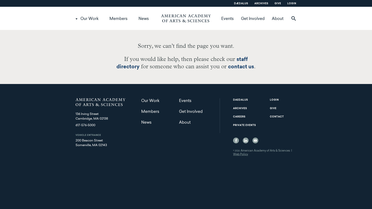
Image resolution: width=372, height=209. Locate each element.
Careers (239, 117)
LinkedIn (246, 140)
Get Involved (253, 19)
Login (291, 4)
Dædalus (241, 4)
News (144, 19)
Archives (261, 4)
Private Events (244, 125)
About (277, 19)
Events (227, 19)
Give (278, 4)
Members (118, 19)
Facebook (236, 140)
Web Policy (240, 154)
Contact (277, 117)
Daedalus (240, 100)
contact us (241, 67)
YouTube (255, 140)
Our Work (89, 19)
